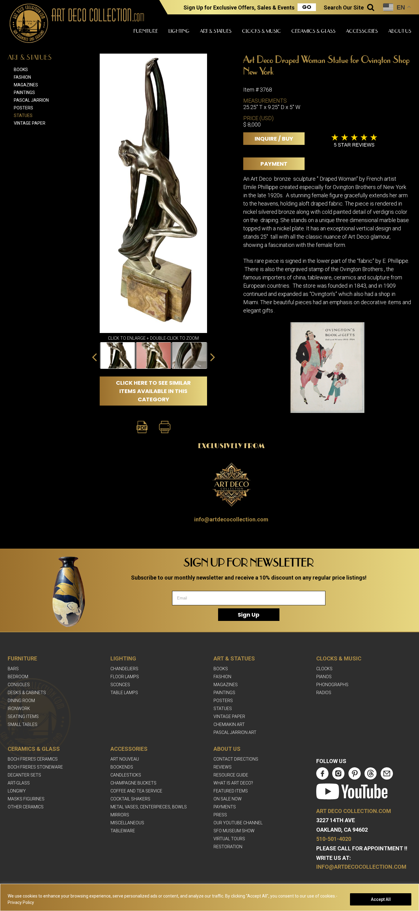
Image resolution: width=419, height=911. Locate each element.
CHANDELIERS (124, 668)
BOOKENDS (121, 767)
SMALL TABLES (22, 724)
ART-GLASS (19, 783)
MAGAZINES (225, 684)
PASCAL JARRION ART (234, 732)
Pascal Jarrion (31, 100)
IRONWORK (19, 708)
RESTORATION (227, 846)
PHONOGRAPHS (332, 684)
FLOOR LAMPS (124, 676)
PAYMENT (273, 164)
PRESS (220, 814)
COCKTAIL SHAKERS (130, 798)
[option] (117, 355)
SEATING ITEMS (23, 716)
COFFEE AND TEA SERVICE (136, 790)
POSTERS (223, 700)
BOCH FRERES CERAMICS (33, 759)
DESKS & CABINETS (27, 692)
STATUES (222, 708)
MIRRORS (119, 814)
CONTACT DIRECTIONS (235, 759)
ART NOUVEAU (124, 759)
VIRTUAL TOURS (229, 838)
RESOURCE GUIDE (230, 775)
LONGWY (17, 790)
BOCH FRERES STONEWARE (35, 767)
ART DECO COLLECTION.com (353, 811)
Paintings (24, 92)
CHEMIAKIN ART (229, 724)
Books (21, 69)
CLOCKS (324, 668)
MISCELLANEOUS (127, 822)
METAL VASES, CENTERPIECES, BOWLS (148, 806)
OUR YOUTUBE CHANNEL (238, 822)
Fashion (22, 77)
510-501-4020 (333, 839)
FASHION (222, 676)
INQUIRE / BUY (274, 138)
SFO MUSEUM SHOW (234, 830)
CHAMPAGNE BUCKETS (133, 783)
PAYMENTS (224, 806)
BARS (13, 668)
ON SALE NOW (227, 798)
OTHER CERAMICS (26, 806)
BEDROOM (18, 676)
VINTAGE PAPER (229, 716)
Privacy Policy (21, 902)
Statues (23, 115)
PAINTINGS (224, 692)
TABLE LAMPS (124, 692)
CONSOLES (19, 684)
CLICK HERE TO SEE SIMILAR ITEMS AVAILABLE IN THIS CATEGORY (153, 391)
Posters (23, 107)
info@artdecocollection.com (231, 519)
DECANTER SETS (24, 775)
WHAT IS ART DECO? (233, 783)
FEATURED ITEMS (230, 790)
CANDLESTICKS (125, 775)
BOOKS (220, 668)
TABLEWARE (122, 830)
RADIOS (323, 692)
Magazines (26, 84)
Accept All (381, 899)
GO (306, 7)
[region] (209, 897)
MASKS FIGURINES (26, 798)
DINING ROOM (21, 700)
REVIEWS (222, 767)
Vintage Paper (29, 123)
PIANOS (324, 676)
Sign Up (248, 614)
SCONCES (120, 684)
